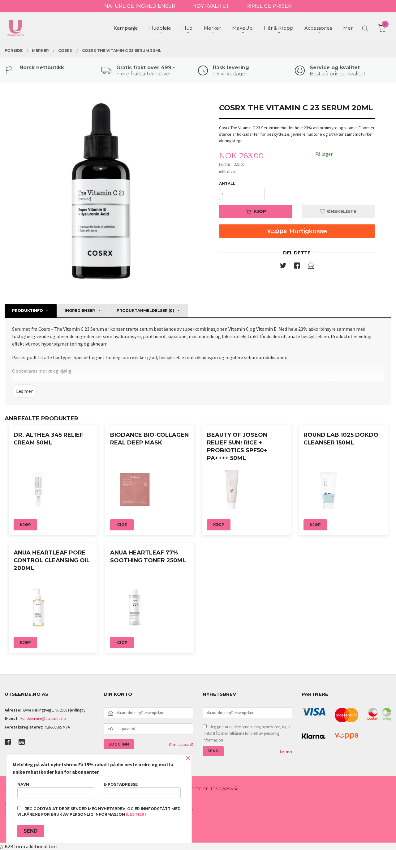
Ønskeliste (340, 211)
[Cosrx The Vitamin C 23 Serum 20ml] (99, 191)
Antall (227, 183)
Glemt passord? (181, 744)
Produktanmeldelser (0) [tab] (145, 310)
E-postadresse (121, 784)
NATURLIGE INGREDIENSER (139, 6)
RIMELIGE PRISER (269, 6)
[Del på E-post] (310, 266)
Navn (23, 784)
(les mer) (136, 814)
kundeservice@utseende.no (43, 718)
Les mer (24, 391)
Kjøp (260, 211)
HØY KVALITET (210, 6)
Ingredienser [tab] (80, 310)
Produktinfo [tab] (27, 310)
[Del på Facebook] (297, 266)
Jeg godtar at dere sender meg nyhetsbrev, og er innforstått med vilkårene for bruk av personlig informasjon (247, 733)
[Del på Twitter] (283, 266)
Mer (348, 28)
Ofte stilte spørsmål (215, 788)
